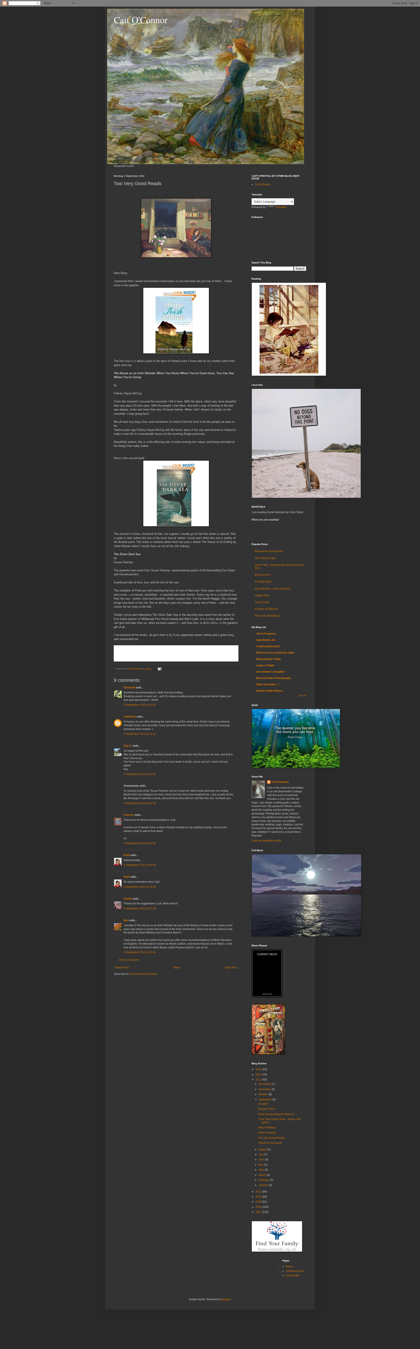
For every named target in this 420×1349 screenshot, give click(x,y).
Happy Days (262, 595)
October (264, 1094)
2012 (259, 1079)
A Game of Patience (266, 608)
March (263, 1175)
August (263, 1149)
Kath (127, 855)
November (265, 1089)
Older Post (231, 967)
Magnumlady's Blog (268, 659)
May (261, 1164)
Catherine (130, 716)
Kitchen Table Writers (269, 690)
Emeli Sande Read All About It (276, 1114)
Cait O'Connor (141, 20)
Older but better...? (267, 684)
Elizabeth (129, 687)
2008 (259, 1207)
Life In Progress (266, 633)
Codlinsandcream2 (268, 646)
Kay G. (128, 745)
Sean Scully (262, 602)
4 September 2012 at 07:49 (140, 908)
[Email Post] (159, 668)
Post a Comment (129, 959)
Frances (129, 814)
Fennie (128, 898)
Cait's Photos (262, 184)
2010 (259, 1196)
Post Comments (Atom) (143, 973)
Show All (302, 696)
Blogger (226, 1299)
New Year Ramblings (267, 615)
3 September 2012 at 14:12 (140, 733)
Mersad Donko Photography (273, 678)
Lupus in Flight (265, 665)
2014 (259, 1069)
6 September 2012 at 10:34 (140, 952)
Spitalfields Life (265, 640)
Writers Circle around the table (275, 652)
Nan (126, 920)
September (265, 1099)
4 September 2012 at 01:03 (140, 803)
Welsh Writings (267, 1127)
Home (176, 967)
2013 (259, 1074)
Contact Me (292, 1275)
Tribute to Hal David (270, 1142)
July (261, 1154)
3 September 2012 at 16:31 (140, 774)
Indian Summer (267, 1132)
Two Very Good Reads (271, 1137)
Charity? (263, 1103)
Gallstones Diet (295, 1271)
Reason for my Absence (269, 551)
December (265, 1084)
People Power (266, 1108)
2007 (259, 1212)
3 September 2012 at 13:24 (140, 704)
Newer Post (122, 967)
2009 (259, 1201)
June (262, 1159)
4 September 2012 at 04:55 (140, 843)
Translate (280, 207)
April (262, 1169)
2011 (259, 1191)
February (264, 1180)
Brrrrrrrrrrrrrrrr (263, 574)
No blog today (263, 581)
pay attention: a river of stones (272, 588)
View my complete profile (266, 840)
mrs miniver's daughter (270, 671)
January (264, 1185)
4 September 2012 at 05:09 (140, 865)
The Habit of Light (265, 558)
